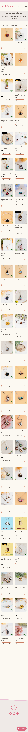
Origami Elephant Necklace (20, 279)
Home (2, 25)
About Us (14, 718)
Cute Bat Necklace (4, 304)
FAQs (14, 720)
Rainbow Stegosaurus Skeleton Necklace (7, 121)
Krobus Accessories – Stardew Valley (7, 68)
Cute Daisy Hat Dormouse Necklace (19, 559)
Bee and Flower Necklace (20, 430)
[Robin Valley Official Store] (7, 6)
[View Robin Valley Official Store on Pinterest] (14, 713)
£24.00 (16, 97)
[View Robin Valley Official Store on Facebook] (10, 713)
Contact (14, 722)
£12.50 (2, 535)
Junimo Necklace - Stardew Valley (6, 200)
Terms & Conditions (14, 730)
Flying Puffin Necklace (19, 42)
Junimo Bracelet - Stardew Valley (19, 147)
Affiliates (14, 724)
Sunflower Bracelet (18, 613)
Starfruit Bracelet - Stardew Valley (20, 588)
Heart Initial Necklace (5, 506)
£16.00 (2, 176)
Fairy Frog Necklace (5, 482)
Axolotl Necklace (18, 506)
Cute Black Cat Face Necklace (7, 380)
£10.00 (2, 509)
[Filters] (26, 25)
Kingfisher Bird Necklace (6, 455)
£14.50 (2, 150)
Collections (7, 25)
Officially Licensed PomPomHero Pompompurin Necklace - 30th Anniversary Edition (6, 560)
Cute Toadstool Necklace (19, 638)
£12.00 (2, 45)
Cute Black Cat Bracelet (5, 225)
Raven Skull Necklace (5, 279)
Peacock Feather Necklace (20, 405)
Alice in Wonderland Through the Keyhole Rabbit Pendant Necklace (20, 227)
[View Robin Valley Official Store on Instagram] (17, 713)
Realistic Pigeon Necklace (20, 304)
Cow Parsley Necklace (19, 482)
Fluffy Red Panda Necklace (6, 42)
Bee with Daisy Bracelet (5, 613)
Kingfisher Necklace (5, 253)
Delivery (14, 726)
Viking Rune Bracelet (18, 356)
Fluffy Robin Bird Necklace (6, 94)
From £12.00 (3, 203)
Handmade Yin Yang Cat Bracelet (19, 330)
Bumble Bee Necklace (19, 120)
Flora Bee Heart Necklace (6, 430)
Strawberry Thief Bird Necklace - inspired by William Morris (20, 95)
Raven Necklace (4, 638)
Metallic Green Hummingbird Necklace (6, 174)
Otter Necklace (4, 405)
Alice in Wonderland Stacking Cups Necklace (7, 147)
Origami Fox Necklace (19, 67)
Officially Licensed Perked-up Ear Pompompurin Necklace (20, 532)
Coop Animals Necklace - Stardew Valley (20, 456)
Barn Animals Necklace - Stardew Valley (6, 588)
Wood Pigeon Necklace (6, 356)
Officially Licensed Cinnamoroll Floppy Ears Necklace (7, 532)
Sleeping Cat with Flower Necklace (19, 174)
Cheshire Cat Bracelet (19, 199)
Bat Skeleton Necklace (19, 380)
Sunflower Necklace (5, 329)
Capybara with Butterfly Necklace (19, 254)
